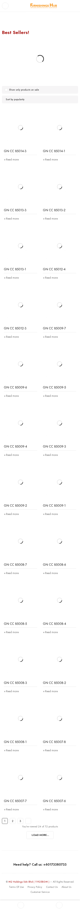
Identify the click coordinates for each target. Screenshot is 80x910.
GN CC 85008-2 (54, 683)
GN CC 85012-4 (54, 269)
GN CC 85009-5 (54, 387)
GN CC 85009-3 (54, 446)
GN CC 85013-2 (54, 210)
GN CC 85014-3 (15, 151)
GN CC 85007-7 (15, 801)
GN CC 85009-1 (54, 505)
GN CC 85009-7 (54, 328)
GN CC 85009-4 (15, 446)
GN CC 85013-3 (15, 210)
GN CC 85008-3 (15, 683)
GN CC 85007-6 (54, 801)
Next (28, 821)
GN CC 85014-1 (54, 151)
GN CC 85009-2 (15, 505)
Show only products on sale (24, 90)
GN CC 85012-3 (15, 328)
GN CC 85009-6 (15, 387)
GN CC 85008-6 (54, 564)
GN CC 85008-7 (15, 564)
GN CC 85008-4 (54, 624)
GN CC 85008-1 (15, 742)
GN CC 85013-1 (15, 269)
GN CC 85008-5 (15, 624)
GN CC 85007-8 (54, 742)
